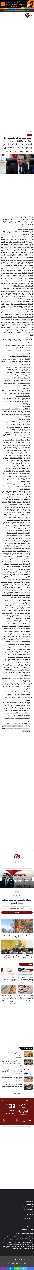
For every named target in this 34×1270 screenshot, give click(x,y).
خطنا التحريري (29, 1202)
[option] (17, 879)
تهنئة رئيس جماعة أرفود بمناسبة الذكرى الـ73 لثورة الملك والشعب (10, 979)
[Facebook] (25, 1263)
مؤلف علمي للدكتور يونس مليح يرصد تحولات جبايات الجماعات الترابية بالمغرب (12, 1071)
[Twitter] (21, 1263)
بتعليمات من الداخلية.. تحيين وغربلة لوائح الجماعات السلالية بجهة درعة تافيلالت (13, 1054)
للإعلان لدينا (30, 1214)
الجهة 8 (5, 1259)
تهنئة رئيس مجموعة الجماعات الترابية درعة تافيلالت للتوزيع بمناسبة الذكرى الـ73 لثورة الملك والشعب (17, 880)
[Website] (17, 866)
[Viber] (3, 1268)
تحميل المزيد (17, 1093)
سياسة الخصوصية (28, 1209)
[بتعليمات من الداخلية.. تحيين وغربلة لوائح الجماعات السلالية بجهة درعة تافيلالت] (28, 1054)
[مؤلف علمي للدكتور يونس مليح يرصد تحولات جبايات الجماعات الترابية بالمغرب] (28, 1072)
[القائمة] (2, 16)
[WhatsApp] (17, 1268)
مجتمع (24, 132)
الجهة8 (28, 151)
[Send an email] (26, 151)
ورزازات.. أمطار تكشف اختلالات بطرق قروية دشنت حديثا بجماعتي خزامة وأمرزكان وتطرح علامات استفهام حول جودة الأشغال (9, 998)
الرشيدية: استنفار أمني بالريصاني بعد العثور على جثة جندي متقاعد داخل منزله (12, 1085)
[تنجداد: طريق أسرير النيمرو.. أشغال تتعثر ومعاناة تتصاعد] (28, 1079)
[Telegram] (10, 1268)
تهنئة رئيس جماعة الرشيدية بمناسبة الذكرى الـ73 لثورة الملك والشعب (25, 979)
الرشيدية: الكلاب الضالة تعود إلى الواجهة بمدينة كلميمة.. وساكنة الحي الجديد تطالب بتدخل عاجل (25, 997)
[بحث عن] (32, 16)
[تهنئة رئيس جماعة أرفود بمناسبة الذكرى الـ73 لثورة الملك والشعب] (8, 972)
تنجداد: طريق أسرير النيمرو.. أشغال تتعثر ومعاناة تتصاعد (12, 1078)
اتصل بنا (31, 1212)
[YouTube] (13, 1263)
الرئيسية (29, 132)
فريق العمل (30, 1204)
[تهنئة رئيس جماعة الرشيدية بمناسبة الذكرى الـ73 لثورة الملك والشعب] (25, 972)
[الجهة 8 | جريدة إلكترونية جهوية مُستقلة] (27, 15)
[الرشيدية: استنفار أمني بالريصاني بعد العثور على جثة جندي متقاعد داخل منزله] (28, 1087)
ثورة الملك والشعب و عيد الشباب (17, 875)
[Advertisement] (17, 37)
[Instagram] (9, 1263)
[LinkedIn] (17, 1263)
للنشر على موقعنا (28, 1207)
